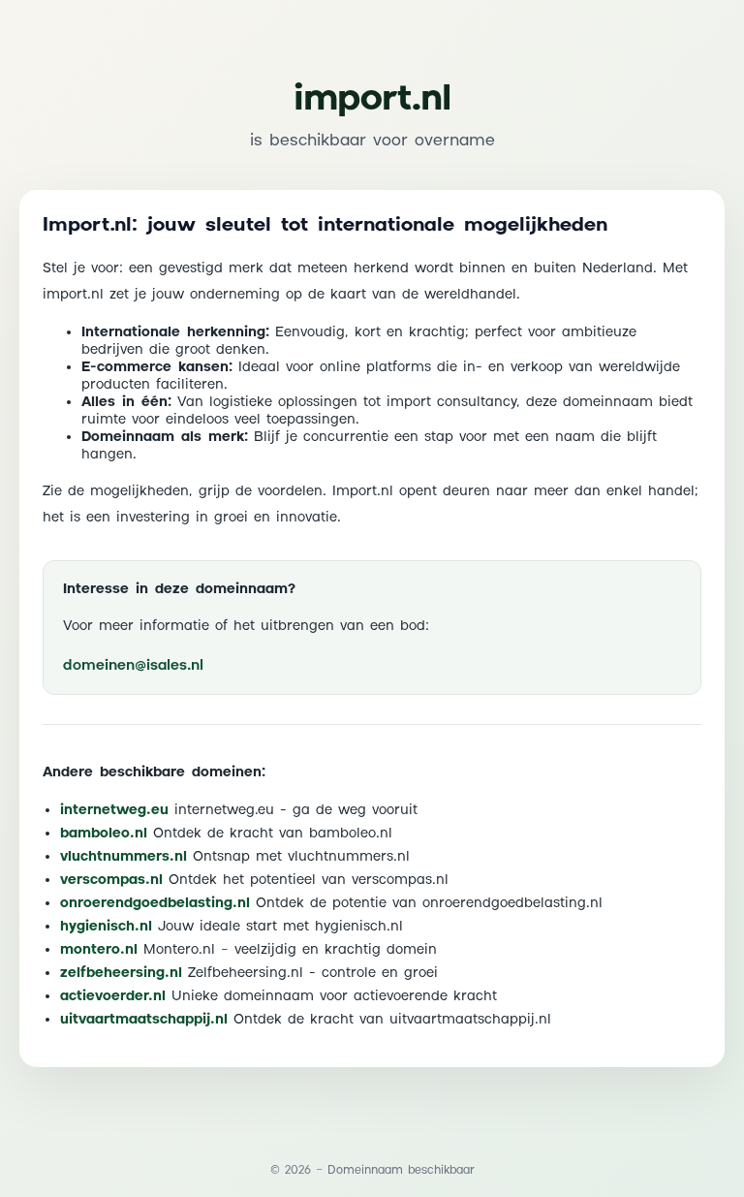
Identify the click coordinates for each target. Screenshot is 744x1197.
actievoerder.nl (113, 996)
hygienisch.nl (106, 926)
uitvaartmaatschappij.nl (144, 1019)
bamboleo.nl (103, 833)
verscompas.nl (111, 880)
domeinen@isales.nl (133, 665)
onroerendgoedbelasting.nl (155, 903)
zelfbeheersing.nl (121, 973)
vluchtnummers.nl (123, 857)
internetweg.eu (114, 810)
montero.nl (99, 950)
